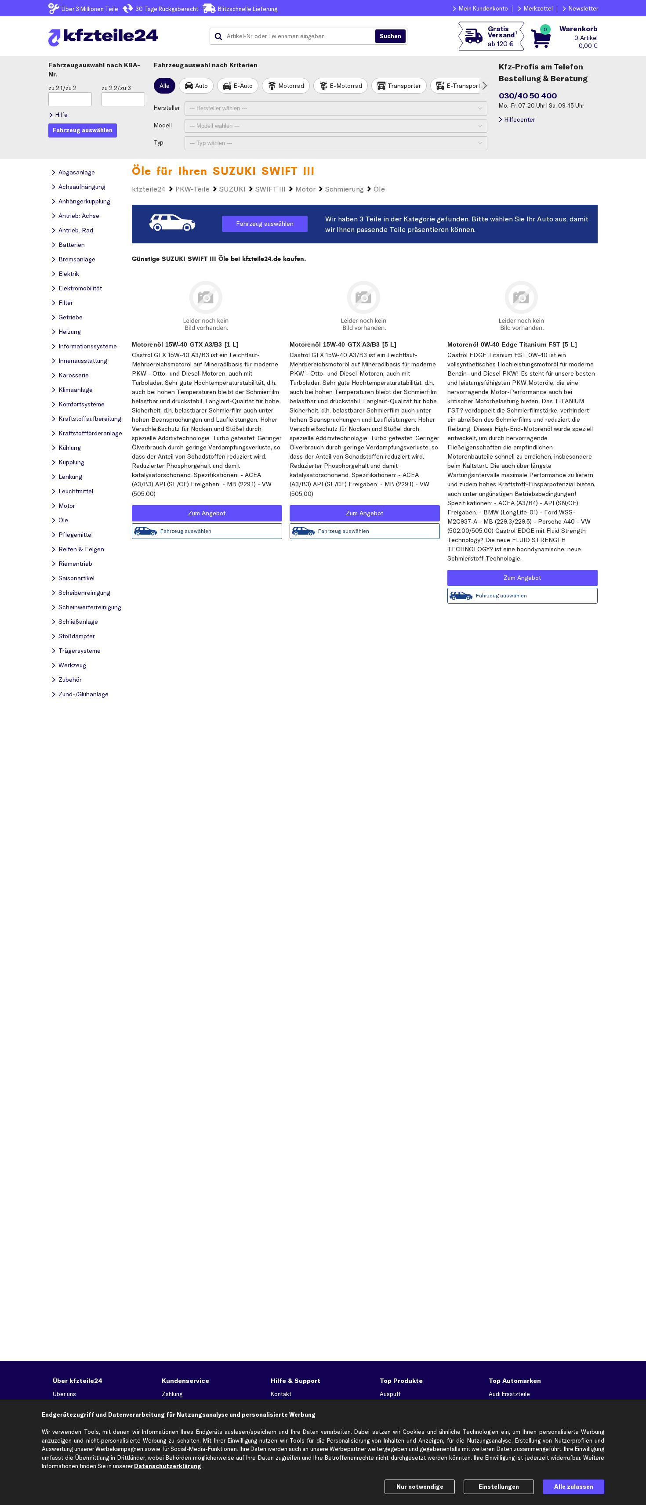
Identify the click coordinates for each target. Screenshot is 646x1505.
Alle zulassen (573, 1486)
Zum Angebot (206, 513)
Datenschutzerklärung (167, 1465)
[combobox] (296, 36)
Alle (165, 86)
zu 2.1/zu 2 (62, 87)
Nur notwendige (419, 1486)
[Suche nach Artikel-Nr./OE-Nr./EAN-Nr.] (390, 36)
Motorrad (291, 86)
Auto (201, 86)
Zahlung (172, 1393)
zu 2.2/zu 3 (116, 87)
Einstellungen (499, 1486)
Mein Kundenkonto (483, 8)
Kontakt (281, 1393)
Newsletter (583, 8)
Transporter (404, 86)
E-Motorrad (346, 86)
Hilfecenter (519, 119)
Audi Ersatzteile (509, 1393)
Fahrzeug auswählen (265, 224)
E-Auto (243, 86)
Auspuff (390, 1393)
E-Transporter (466, 86)
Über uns (64, 1393)
